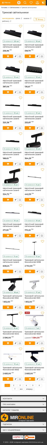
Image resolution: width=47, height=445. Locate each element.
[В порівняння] (20, 56)
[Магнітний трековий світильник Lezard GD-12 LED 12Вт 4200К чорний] (12, 177)
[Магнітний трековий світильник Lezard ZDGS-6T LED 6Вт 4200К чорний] (12, 34)
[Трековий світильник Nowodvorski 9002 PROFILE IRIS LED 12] (12, 356)
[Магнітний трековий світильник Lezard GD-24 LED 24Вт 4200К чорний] (34, 141)
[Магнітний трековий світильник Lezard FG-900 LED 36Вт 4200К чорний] (34, 177)
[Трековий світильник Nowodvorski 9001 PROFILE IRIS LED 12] (34, 356)
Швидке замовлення (15, 56)
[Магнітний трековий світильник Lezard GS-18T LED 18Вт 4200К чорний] (34, 105)
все (21, 389)
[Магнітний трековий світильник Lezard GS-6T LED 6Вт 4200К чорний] (34, 70)
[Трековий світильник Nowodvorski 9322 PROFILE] (12, 285)
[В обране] (20, 26)
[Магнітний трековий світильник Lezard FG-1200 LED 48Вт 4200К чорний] (12, 249)
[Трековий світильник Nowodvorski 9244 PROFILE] (12, 321)
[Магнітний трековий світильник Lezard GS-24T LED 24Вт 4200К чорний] (12, 105)
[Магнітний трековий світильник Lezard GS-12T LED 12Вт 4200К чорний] (12, 141)
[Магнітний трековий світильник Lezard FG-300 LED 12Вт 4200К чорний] (34, 213)
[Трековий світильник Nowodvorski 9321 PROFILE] (34, 285)
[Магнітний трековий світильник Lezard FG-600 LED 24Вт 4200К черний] (12, 213)
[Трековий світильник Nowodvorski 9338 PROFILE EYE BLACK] (34, 249)
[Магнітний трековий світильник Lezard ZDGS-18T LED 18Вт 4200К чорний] (34, 34)
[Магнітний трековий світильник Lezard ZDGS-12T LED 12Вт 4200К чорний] (12, 70)
